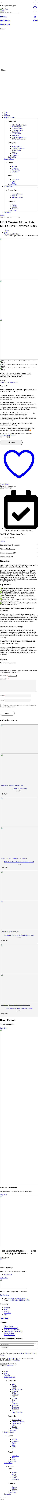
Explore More (8, 186)
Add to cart (11, 442)
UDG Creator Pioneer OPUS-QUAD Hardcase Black (19, 935)
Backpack (11, 1005)
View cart (3, 1365)
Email (2, 700)
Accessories (3, 435)
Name (2, 695)
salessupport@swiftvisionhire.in (18, 1298)
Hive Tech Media (14, 1360)
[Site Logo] (4, 9)
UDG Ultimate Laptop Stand (19, 788)
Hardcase (11, 931)
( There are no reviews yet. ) (8, 382)
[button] (2, 11)
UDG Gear (11, 435)
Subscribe (4, 1347)
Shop (5, 114)
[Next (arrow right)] (3, 1499)
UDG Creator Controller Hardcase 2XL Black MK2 (19, 862)
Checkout (10, 1365)
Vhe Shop (11, 1358)
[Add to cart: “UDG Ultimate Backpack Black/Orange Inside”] (35, 2)
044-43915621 (13, 1300)
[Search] (19, 217)
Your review (4, 679)
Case (10, 858)
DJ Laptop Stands (13, 785)
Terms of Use (24, 1353)
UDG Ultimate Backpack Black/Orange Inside (19, 1008)
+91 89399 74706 (23, 1300)
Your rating (4, 675)
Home (6, 112)
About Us (7, 115)
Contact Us (7, 212)
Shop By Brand (9, 159)
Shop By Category (9, 117)
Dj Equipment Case (16, 858)
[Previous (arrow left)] (1, 1499)
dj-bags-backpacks (19, 1005)
